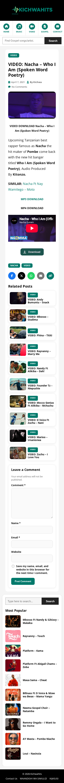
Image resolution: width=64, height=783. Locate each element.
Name (16, 523)
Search (53, 40)
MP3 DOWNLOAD (32, 199)
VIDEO (32, 31)
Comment (18, 485)
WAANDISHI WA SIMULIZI (33, 778)
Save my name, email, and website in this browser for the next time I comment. (32, 569)
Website (16, 551)
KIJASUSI (54, 778)
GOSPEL (45, 31)
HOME (6, 31)
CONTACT (57, 31)
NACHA (14, 265)
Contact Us (11, 778)
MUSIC (19, 31)
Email (15, 537)
